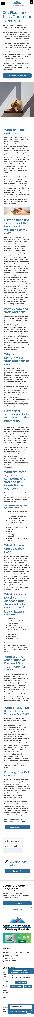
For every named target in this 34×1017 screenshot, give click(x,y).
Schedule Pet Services (17, 75)
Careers (5, 979)
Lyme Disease (13, 623)
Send (29, 1012)
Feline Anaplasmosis (15, 627)
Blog (4, 977)
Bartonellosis (12, 636)
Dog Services (13, 846)
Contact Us (17, 909)
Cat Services (13, 841)
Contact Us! (17, 871)
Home (5, 972)
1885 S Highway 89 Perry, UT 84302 (11, 957)
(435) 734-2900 (10, 961)
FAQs (4, 997)
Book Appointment (17, 827)
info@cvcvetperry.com (12, 813)
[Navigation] (3, 4)
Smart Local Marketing (20, 1011)
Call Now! (28, 986)
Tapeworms (12, 619)
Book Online (17, 903)
